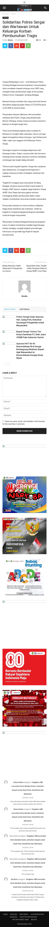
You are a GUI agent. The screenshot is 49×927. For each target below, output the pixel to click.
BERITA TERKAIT (10, 309)
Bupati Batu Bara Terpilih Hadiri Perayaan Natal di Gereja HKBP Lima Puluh (36, 268)
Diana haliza (18, 782)
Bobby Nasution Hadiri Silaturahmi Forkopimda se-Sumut (12, 268)
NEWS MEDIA (23, 914)
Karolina (14, 879)
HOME (5, 914)
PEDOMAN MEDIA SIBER (20, 919)
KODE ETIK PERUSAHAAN (28, 917)
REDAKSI (34, 919)
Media (10, 40)
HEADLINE (13, 914)
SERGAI (13, 14)
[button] (45, 8)
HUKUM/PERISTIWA (37, 914)
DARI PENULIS (25, 309)
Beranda (6, 14)
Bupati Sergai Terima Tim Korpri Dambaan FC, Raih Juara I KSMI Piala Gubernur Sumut (31, 334)
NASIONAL (13, 917)
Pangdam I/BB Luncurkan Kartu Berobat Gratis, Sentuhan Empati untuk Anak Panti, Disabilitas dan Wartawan (28, 840)
